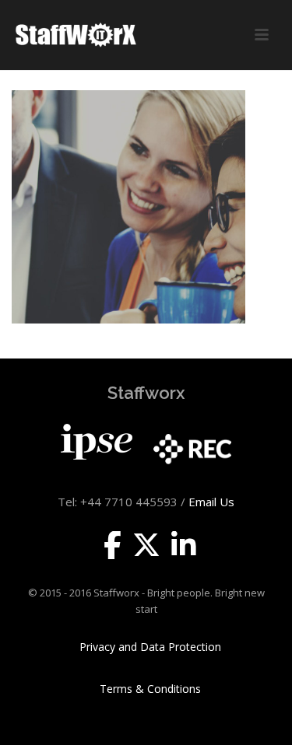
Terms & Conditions (150, 689)
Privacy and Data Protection (150, 647)
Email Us (211, 501)
